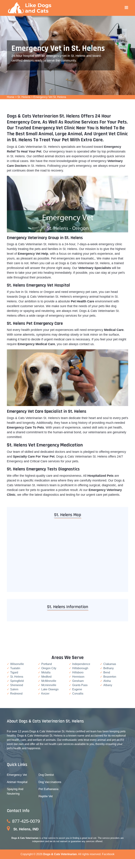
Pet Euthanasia (48, 789)
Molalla (45, 672)
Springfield (17, 680)
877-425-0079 (26, 821)
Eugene (77, 689)
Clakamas (109, 664)
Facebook (108, 854)
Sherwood (16, 685)
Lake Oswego (50, 689)
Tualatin (15, 668)
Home (10, 97)
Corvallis (77, 693)
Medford (46, 676)
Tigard (14, 672)
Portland (46, 664)
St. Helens (23, 97)
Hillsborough (80, 668)
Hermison (78, 676)
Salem (14, 689)
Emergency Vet (17, 774)
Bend (106, 672)
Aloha (107, 680)
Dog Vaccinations (49, 782)
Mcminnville (48, 685)
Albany (107, 685)
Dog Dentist (46, 774)
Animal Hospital (17, 782)
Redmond (16, 693)
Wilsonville (17, 664)
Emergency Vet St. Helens (49, 97)
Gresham (78, 680)
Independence (81, 664)
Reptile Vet (45, 796)
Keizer (45, 693)
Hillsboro (77, 672)
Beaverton (109, 676)
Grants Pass (80, 685)
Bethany (108, 668)
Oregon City (48, 668)
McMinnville (48, 680)
